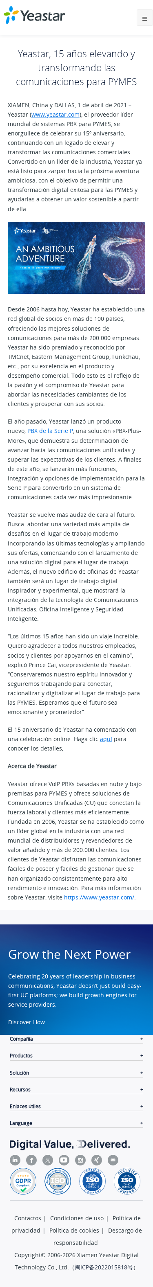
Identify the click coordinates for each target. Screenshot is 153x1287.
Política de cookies (74, 1230)
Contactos (27, 1218)
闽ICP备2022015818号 (104, 1267)
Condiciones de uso (77, 1218)
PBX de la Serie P (50, 431)
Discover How (26, 1022)
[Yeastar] (34, 15)
